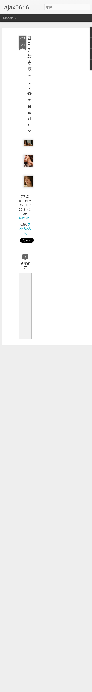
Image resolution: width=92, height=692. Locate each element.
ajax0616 (25, 218)
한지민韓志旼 (25, 228)
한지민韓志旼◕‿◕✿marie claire (29, 84)
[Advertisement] (55, 101)
